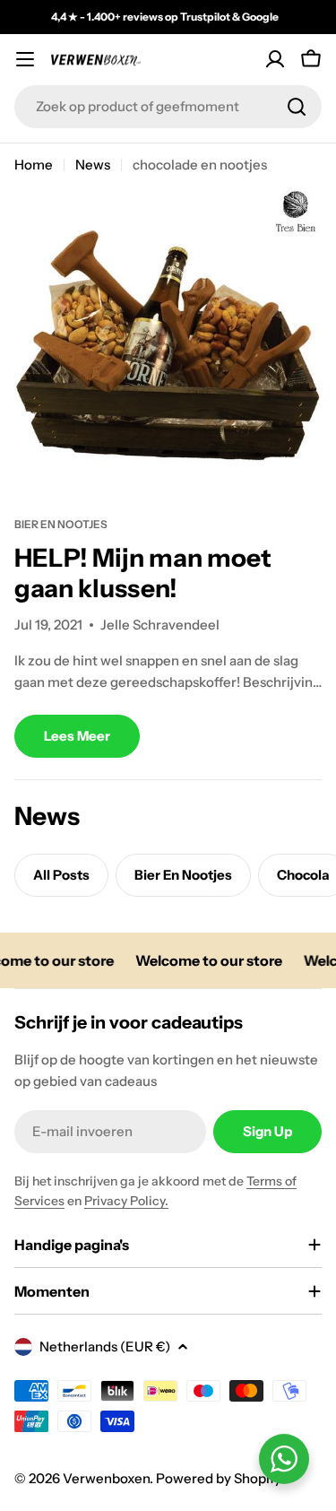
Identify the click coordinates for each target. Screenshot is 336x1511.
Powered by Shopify (218, 1478)
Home (33, 164)
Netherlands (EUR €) (104, 1346)
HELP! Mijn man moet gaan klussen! (142, 573)
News (92, 164)
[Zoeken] (296, 106)
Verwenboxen (106, 1478)
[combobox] (168, 106)
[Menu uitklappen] (25, 59)
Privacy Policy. (126, 1201)
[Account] (275, 59)
